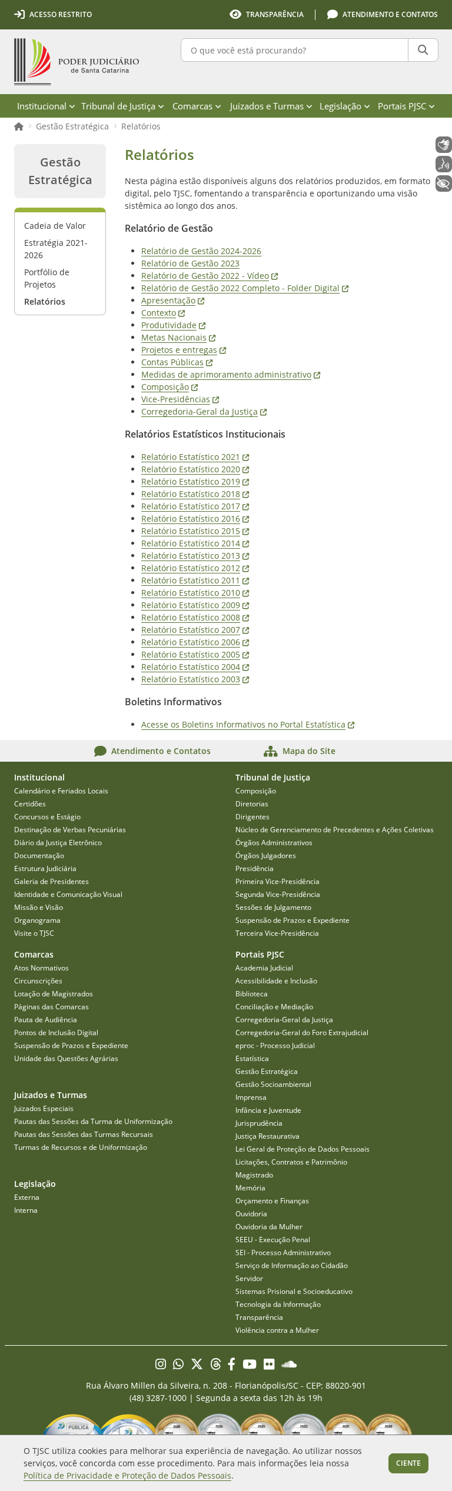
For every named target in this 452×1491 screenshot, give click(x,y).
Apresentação (172, 300)
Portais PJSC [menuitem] (402, 106)
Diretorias (251, 804)
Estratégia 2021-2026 (56, 249)
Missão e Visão (38, 907)
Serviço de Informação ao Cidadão (291, 1265)
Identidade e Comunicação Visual (68, 894)
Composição (169, 386)
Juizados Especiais (44, 1108)
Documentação (39, 855)
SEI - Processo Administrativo (283, 1252)
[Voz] (444, 164)
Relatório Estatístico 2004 (195, 666)
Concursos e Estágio (47, 817)
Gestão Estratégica (72, 126)
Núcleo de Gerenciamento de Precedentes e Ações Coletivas (334, 830)
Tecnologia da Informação (278, 1304)
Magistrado (254, 1175)
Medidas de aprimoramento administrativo (230, 374)
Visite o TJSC (34, 933)
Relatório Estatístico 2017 (195, 506)
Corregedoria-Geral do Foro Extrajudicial (301, 1033)
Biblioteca (251, 994)
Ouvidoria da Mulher (269, 1227)
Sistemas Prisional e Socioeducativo (294, 1291)
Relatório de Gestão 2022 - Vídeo (209, 275)
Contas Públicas (176, 362)
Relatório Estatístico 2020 (195, 469)
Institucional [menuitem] (42, 106)
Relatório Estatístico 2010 (195, 592)
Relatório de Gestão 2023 (190, 263)
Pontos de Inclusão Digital (56, 1033)
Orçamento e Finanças (272, 1201)
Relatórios (141, 126)
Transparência (259, 1317)
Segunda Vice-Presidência (277, 894)
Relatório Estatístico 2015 (195, 530)
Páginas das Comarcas (51, 1007)
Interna (26, 1210)
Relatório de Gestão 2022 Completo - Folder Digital (244, 287)
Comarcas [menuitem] (192, 106)
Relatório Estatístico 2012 (195, 567)
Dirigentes (252, 817)
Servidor (249, 1278)
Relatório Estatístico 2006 (195, 642)
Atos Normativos (41, 968)
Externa (26, 1197)
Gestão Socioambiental (273, 1084)
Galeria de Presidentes (51, 881)
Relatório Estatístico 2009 (195, 605)
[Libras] (444, 144)
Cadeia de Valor (55, 225)
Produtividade (173, 325)
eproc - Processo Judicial (275, 1045)
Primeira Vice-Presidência (277, 881)
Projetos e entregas (183, 349)
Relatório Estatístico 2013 (195, 555)
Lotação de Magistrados (53, 994)
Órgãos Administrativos (274, 843)
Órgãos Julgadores (265, 855)
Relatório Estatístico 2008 (195, 617)
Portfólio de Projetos (46, 278)
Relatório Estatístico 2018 (195, 493)
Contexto (163, 312)
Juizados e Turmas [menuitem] (267, 106)
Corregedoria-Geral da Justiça (204, 411)
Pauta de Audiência (45, 1020)
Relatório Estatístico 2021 (195, 456)
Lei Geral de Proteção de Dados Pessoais (302, 1149)
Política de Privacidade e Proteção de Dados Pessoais (127, 1475)
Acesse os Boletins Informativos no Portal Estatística (247, 724)
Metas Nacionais (178, 337)
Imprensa (251, 1097)
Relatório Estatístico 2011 (195, 580)
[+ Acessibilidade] (444, 183)
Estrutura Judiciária (45, 868)
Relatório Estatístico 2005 (195, 654)
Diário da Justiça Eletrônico (58, 843)
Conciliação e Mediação (274, 1007)
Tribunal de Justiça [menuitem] (118, 106)
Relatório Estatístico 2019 (195, 481)
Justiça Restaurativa (267, 1136)
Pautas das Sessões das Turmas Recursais (83, 1134)
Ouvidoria (251, 1214)
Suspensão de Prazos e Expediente (292, 920)
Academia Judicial (264, 968)
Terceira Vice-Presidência (277, 933)
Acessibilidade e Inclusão (276, 981)
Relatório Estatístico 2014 (195, 543)
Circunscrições (38, 981)
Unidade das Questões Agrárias (66, 1058)
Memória (250, 1188)
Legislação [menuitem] (340, 106)
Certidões (30, 804)
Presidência (254, 868)
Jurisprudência (258, 1123)
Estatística (252, 1058)
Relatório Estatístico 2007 (195, 629)
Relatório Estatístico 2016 (195, 518)
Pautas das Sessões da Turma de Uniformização (93, 1121)
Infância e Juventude (268, 1110)
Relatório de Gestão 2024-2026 (201, 250)
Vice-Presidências (180, 399)
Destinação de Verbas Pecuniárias (70, 830)
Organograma (37, 920)
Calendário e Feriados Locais (61, 791)
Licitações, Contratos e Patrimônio (291, 1162)
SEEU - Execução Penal (272, 1240)
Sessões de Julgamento (273, 907)
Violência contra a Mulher (277, 1330)
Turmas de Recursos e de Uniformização (80, 1147)
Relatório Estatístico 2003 (195, 679)
